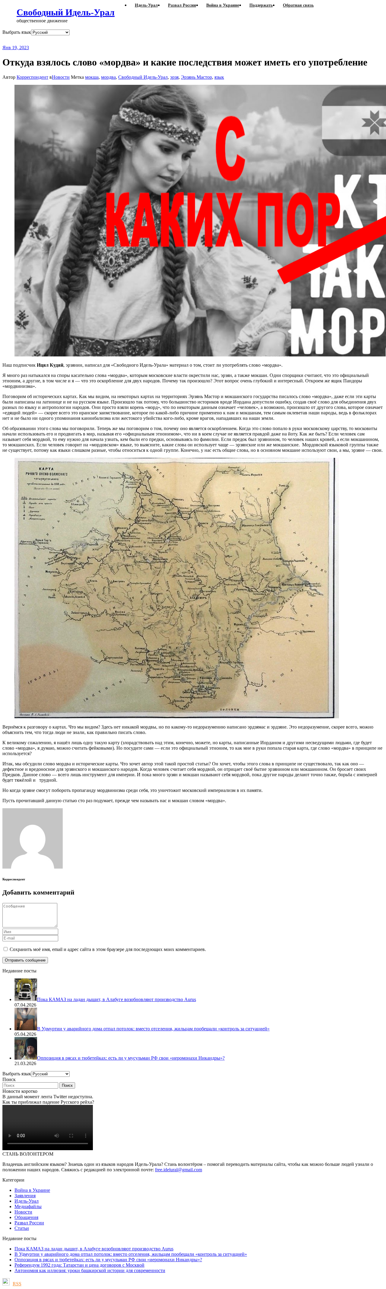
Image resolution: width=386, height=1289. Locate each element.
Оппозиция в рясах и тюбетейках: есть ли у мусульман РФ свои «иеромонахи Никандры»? (108, 1259)
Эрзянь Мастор (196, 77)
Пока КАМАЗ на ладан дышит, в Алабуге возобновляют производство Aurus (93, 1248)
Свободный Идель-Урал (66, 12)
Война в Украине (32, 1190)
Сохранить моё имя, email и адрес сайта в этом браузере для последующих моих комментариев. (108, 949)
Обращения (26, 1217)
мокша (92, 77)
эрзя (174, 77)
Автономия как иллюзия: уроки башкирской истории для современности (89, 1270)
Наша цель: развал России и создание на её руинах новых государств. (126, 40)
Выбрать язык (16, 32)
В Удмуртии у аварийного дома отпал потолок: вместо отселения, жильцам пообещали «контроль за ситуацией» (130, 1254)
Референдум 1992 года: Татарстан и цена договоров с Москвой (79, 1265)
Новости (61, 77)
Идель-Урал (26, 1201)
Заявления (25, 1195)
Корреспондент (32, 77)
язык (219, 77)
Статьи (21, 1228)
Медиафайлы (28, 1206)
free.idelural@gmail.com (178, 1169)
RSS (17, 1283)
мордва (108, 77)
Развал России (29, 1222)
